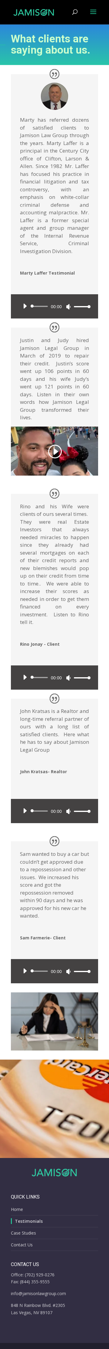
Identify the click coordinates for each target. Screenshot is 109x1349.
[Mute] (68, 306)
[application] (54, 306)
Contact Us (22, 1245)
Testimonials (29, 1221)
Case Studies (23, 1233)
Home (17, 1209)
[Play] (25, 306)
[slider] (80, 306)
